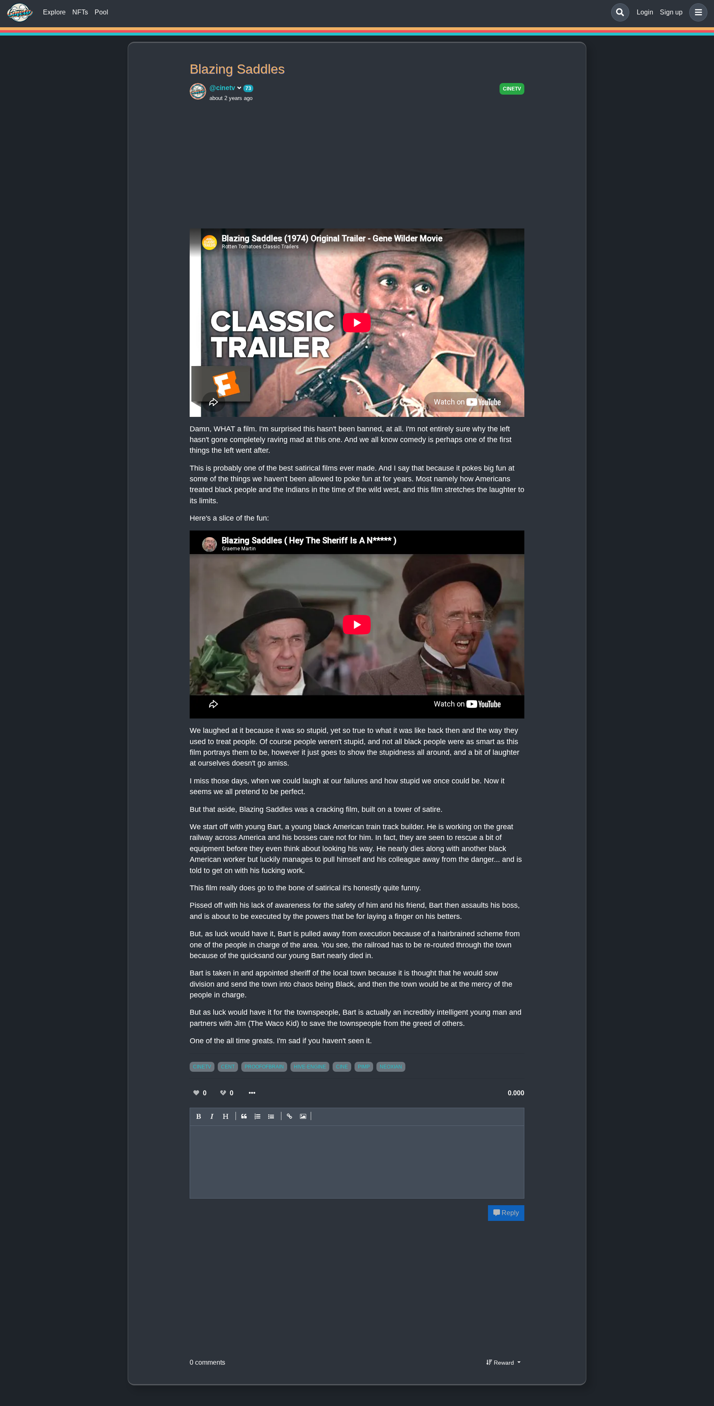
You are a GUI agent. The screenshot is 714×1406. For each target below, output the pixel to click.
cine (342, 1067)
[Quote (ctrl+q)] (244, 1117)
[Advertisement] (357, 164)
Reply (509, 1212)
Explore (54, 12)
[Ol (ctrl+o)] (258, 1117)
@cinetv (223, 87)
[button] (696, 12)
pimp (364, 1067)
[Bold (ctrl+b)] (199, 1117)
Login (645, 12)
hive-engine (310, 1067)
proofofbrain (264, 1067)
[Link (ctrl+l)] (289, 1117)
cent (228, 1067)
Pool (101, 12)
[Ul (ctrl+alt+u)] (271, 1117)
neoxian (391, 1067)
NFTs (80, 12)
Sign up (671, 12)
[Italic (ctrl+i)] (212, 1117)
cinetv (512, 89)
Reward (504, 1362)
